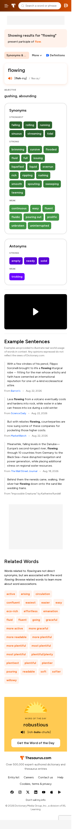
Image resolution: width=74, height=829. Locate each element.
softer (56, 671)
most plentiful (41, 645)
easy (35, 208)
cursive (35, 149)
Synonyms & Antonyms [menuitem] (17, 55)
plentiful (30, 663)
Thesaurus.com (13, 6)
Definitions (57, 55)
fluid (14, 158)
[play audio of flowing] (10, 78)
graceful (51, 619)
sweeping (52, 184)
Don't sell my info (36, 800)
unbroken (17, 225)
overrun (48, 166)
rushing (43, 175)
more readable (16, 637)
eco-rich (12, 611)
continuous (19, 208)
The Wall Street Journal (24, 471)
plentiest (12, 663)
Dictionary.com (66, 6)
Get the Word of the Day (35, 743)
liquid (33, 166)
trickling (16, 276)
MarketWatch (18, 435)
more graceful (38, 628)
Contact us (45, 777)
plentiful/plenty (42, 654)
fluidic (15, 217)
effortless (31, 611)
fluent (49, 208)
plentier (47, 663)
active (10, 594)
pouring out (33, 217)
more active (14, 628)
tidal (50, 133)
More (35, 55)
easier (45, 602)
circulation (43, 594)
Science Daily (18, 413)
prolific (52, 217)
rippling (27, 175)
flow (38, 41)
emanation (50, 611)
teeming (17, 192)
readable (29, 671)
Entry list (13, 777)
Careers (29, 777)
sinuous (16, 133)
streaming (34, 133)
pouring (11, 671)
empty (15, 260)
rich (14, 175)
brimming (17, 149)
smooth (16, 184)
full (25, 158)
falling (15, 125)
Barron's (15, 390)
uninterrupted (39, 225)
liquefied (17, 166)
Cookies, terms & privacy (36, 784)
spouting (34, 184)
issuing (38, 158)
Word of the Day (35, 718)
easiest (31, 602)
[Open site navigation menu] (6, 5)
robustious (35, 725)
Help (60, 777)
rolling (30, 125)
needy (30, 260)
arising (25, 594)
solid (44, 260)
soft (43, 671)
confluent (13, 602)
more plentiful (42, 637)
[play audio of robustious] (23, 732)
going (36, 619)
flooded (51, 149)
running (45, 125)
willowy (11, 680)
